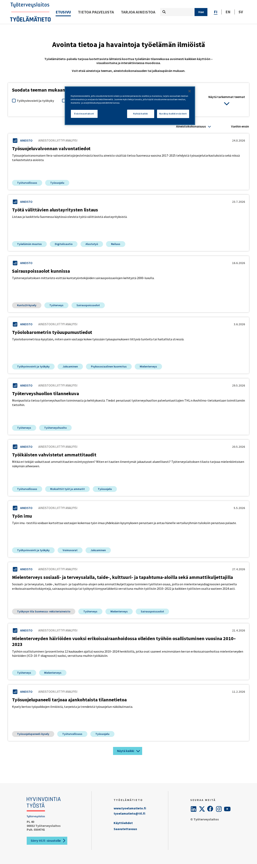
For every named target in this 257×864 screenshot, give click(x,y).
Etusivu (63, 11)
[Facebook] (210, 809)
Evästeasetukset (84, 113)
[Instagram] (219, 809)
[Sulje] (189, 91)
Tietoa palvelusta (96, 11)
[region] (130, 105)
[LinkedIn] (193, 809)
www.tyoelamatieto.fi (130, 808)
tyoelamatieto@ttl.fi (129, 813)
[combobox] (193, 126)
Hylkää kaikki (140, 113)
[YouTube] (227, 809)
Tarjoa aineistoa (138, 11)
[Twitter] (202, 809)
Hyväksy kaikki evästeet (173, 113)
